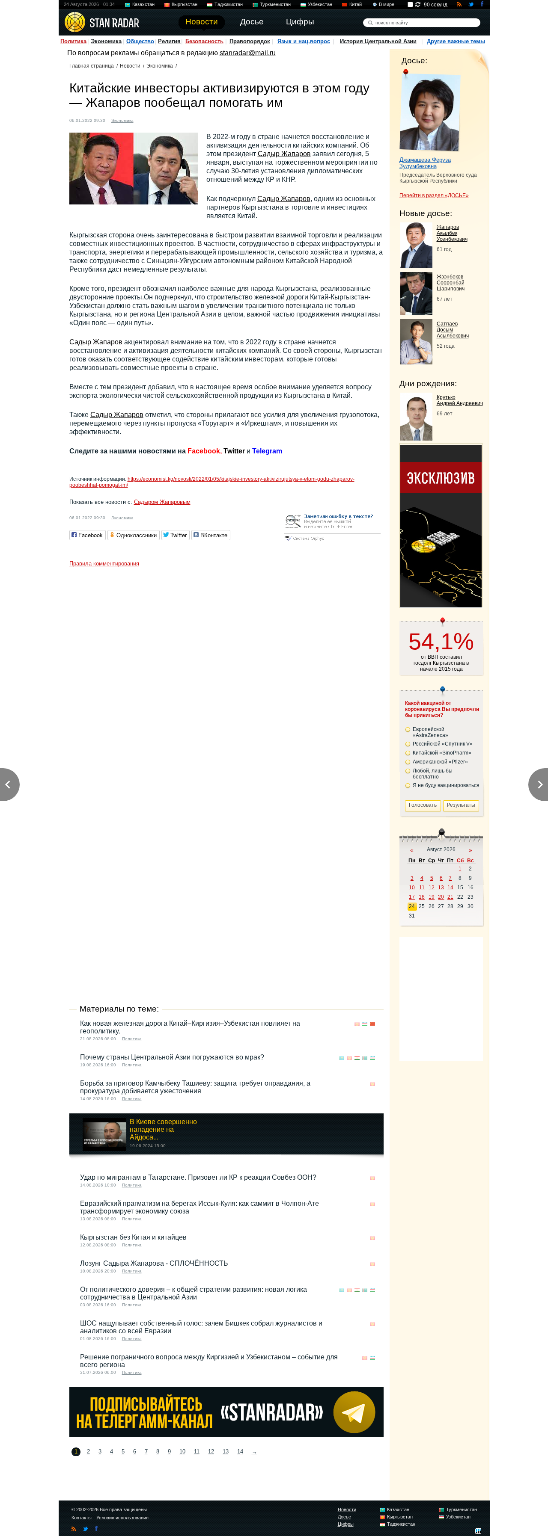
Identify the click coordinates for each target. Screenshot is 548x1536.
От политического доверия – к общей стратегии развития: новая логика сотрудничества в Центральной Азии (193, 1293)
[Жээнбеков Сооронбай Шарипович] (416, 312)
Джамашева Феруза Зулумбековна (425, 163)
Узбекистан (320, 4)
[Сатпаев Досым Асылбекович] (416, 362)
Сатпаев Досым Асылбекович (453, 330)
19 (432, 897)
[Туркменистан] (364, 1058)
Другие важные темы (456, 41)
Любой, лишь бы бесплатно (433, 774)
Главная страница (91, 66)
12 (211, 1451)
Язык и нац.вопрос (303, 41)
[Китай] (153, 119)
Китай (355, 4)
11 (197, 1451)
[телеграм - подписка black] (226, 1434)
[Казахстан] (341, 1058)
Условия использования (122, 1517)
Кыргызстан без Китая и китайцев (133, 1237)
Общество (140, 41)
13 (226, 1451)
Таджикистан (228, 4)
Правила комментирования (104, 563)
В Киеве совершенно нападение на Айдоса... (163, 1129)
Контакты (81, 1517)
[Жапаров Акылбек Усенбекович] (416, 265)
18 (422, 897)
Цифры (346, 1524)
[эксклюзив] (441, 605)
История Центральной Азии (378, 41)
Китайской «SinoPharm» (442, 753)
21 (450, 897)
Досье (344, 1516)
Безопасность (204, 41)
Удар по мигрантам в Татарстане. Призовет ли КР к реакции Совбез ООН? (198, 1177)
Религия (169, 41)
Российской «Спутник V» (443, 744)
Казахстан (143, 4)
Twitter (234, 451)
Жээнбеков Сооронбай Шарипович (451, 283)
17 (412, 897)
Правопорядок (249, 41)
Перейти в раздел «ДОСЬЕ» (434, 195)
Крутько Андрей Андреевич (460, 400)
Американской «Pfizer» (440, 762)
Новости (130, 66)
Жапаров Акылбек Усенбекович (452, 233)
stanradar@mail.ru (248, 52)
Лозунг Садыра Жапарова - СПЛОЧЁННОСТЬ (154, 1263)
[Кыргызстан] (145, 119)
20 (441, 897)
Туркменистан (275, 4)
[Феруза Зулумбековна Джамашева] (430, 110)
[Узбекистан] (364, 1024)
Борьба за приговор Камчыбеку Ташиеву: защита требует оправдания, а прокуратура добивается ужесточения (195, 1087)
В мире (386, 4)
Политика (73, 41)
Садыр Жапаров (284, 153)
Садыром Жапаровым (162, 502)
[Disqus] (226, 678)
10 (182, 1451)
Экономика (106, 41)
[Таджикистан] (357, 1058)
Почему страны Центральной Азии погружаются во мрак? (172, 1057)
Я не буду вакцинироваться (446, 785)
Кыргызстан (184, 4)
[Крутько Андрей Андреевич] (416, 438)
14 (240, 1451)
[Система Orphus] (332, 541)
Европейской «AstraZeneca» (430, 732)
